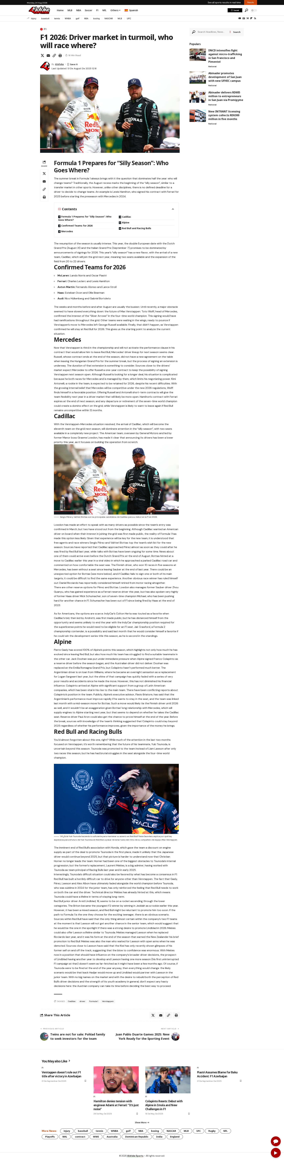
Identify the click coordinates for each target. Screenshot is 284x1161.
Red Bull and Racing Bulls (136, 228)
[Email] (48, 55)
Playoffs (50, 1136)
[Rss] (255, 18)
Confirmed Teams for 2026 (77, 225)
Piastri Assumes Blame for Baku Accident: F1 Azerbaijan (217, 1074)
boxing (96, 18)
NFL (225, 1130)
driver (82, 1001)
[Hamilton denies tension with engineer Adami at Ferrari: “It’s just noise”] (116, 1079)
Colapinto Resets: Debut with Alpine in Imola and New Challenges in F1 (164, 1105)
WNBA (68, 18)
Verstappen (108, 1001)
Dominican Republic (136, 1136)
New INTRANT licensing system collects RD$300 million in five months (224, 115)
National (212, 66)
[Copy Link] (54, 55)
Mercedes (67, 231)
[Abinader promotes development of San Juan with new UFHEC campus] (197, 77)
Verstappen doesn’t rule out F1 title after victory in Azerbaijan (61, 1074)
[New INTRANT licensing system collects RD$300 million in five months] (197, 116)
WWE (96, 1136)
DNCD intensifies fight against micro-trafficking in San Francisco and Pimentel (225, 56)
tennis (57, 18)
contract (80, 1136)
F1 (45, 29)
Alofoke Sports (135, 1155)
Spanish (133, 10)
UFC (129, 18)
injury (33, 18)
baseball (45, 18)
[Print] (60, 55)
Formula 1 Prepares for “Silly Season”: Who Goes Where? (84, 218)
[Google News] (244, 18)
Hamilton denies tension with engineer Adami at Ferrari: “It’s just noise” (116, 1105)
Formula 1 (93, 1001)
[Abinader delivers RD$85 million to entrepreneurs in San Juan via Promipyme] (197, 96)
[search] (246, 10)
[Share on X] (42, 55)
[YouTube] (240, 18)
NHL (64, 1136)
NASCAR (109, 18)
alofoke (59, 64)
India (159, 1136)
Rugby (212, 1130)
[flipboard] (251, 18)
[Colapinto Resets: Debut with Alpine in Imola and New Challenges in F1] (167, 1079)
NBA (86, 18)
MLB (120, 18)
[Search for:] (212, 32)
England (174, 1136)
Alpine (125, 222)
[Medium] (247, 18)
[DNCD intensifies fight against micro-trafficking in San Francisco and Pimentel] (197, 55)
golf (77, 18)
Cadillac (126, 216)
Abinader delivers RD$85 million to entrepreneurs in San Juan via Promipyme (225, 96)
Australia (112, 1136)
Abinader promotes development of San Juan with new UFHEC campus (225, 77)
